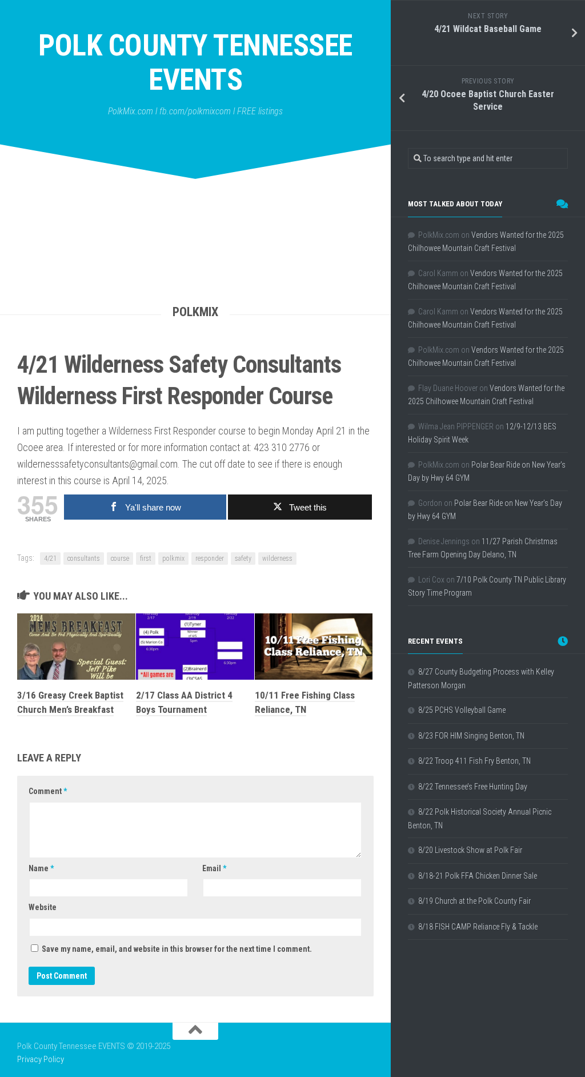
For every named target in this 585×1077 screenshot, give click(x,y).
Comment (48, 791)
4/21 (50, 559)
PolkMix (195, 312)
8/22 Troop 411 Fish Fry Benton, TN (474, 760)
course (120, 559)
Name (41, 868)
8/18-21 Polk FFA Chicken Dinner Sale (477, 875)
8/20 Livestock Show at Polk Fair (470, 850)
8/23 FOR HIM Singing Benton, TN (471, 735)
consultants (83, 559)
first (145, 559)
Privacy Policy (40, 1059)
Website (43, 907)
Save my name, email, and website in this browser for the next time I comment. (177, 949)
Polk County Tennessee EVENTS (195, 62)
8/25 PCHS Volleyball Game (462, 710)
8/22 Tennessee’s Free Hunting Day (472, 786)
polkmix (173, 559)
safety (243, 559)
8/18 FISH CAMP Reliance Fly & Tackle (478, 926)
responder (209, 559)
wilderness (277, 559)
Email (214, 868)
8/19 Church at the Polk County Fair (474, 901)
